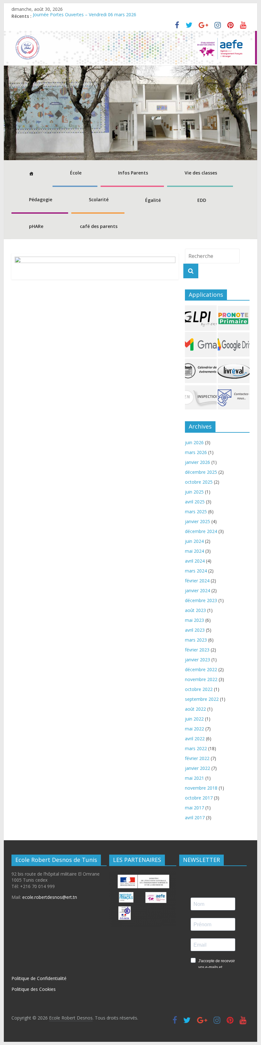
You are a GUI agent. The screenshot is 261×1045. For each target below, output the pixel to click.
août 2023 (195, 610)
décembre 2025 (201, 472)
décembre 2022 (201, 669)
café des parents (98, 226)
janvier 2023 (197, 660)
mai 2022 (194, 729)
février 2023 (197, 650)
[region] (130, 113)
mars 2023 (196, 640)
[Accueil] (30, 173)
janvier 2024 (197, 590)
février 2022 (197, 758)
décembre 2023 (201, 600)
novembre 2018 (201, 788)
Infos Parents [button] (133, 173)
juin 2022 (194, 719)
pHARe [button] (36, 226)
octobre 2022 (199, 689)
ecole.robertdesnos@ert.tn (49, 897)
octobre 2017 (199, 798)
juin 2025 (194, 492)
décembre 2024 (201, 531)
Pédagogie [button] (40, 199)
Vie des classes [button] (201, 173)
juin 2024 (194, 541)
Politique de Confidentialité (39, 978)
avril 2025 (195, 502)
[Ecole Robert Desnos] (130, 34)
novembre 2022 (201, 679)
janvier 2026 (197, 462)
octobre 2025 (199, 482)
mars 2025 (196, 511)
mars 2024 (196, 571)
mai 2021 (194, 778)
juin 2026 (194, 442)
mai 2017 (194, 808)
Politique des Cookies (33, 989)
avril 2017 (195, 817)
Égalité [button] (153, 200)
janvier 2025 (197, 521)
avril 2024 (195, 561)
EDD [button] (201, 200)
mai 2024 (194, 551)
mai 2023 (194, 620)
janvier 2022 (197, 768)
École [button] (75, 173)
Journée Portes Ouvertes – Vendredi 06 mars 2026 (84, 16)
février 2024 (197, 581)
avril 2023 (195, 630)
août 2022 (195, 709)
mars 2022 (196, 748)
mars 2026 (196, 452)
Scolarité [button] (99, 199)
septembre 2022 (202, 699)
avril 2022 (195, 739)
